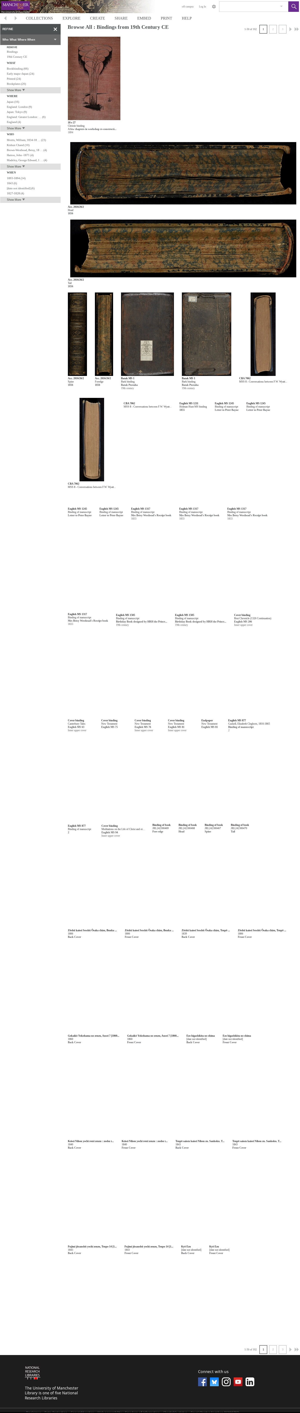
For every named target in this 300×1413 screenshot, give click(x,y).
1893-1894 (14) (16, 178)
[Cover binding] (271, 821)
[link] (281, 6)
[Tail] (183, 249)
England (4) (14, 122)
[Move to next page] (16, 18)
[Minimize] (55, 29)
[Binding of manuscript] (101, 545)
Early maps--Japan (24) (20, 73)
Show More (14, 90)
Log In (202, 6)
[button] (293, 6)
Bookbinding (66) (17, 68)
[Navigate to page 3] (297, 29)
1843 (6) (12, 183)
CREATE (97, 18)
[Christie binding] (94, 78)
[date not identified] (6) (20, 188)
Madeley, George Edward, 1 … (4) (27, 160)
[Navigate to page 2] (290, 29)
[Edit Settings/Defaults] (214, 6)
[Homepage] (83, 6)
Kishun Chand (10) (18, 145)
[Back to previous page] (5, 18)
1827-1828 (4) (15, 193)
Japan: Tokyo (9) (17, 112)
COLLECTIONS (39, 18)
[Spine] (77, 334)
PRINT (166, 18)
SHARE (121, 18)
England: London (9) (19, 106)
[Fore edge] (147, 440)
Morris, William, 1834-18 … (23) (26, 140)
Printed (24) (14, 78)
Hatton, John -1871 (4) (20, 155)
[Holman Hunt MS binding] (213, 440)
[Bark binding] (147, 334)
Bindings (12, 51)
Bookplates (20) (16, 83)
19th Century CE (17, 56)
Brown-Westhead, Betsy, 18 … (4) (27, 150)
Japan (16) (13, 101)
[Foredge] (104, 334)
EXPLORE (71, 18)
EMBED (144, 18)
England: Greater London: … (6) (26, 117)
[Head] (183, 173)
